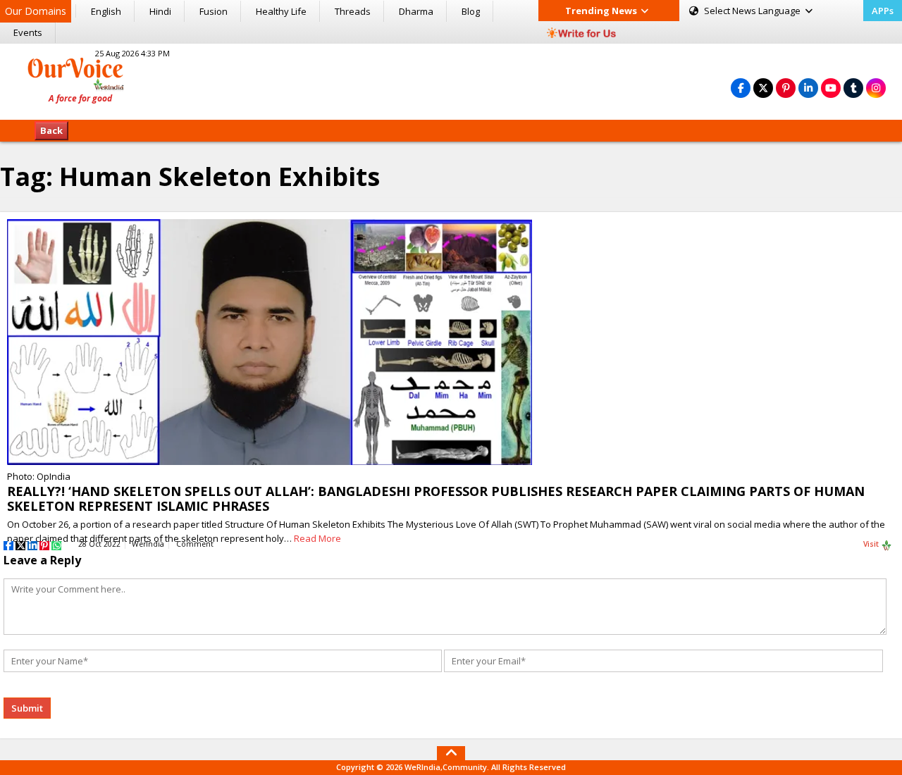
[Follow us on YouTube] (831, 87)
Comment (195, 544)
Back (51, 130)
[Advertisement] (451, 79)
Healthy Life (281, 11)
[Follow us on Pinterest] (786, 87)
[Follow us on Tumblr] (853, 87)
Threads (353, 11)
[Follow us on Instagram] (876, 87)
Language (753, 10)
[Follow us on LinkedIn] (808, 87)
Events (27, 32)
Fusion (213, 11)
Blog (471, 11)
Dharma (416, 11)
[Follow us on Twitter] (763, 87)
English (106, 11)
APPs (883, 10)
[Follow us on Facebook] (740, 87)
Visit (872, 544)
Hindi (160, 11)
